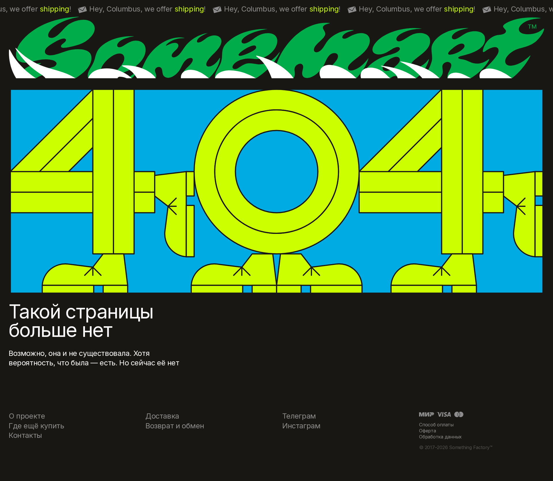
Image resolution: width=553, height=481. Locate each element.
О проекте (27, 415)
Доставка (162, 415)
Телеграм (299, 415)
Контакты (25, 435)
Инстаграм (301, 425)
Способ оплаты (436, 424)
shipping (54, 8)
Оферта (427, 431)
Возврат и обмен (174, 425)
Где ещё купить (36, 425)
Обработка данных (440, 437)
